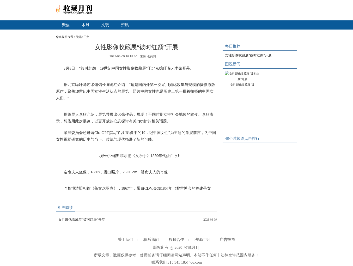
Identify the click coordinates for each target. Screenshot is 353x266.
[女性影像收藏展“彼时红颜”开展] (242, 76)
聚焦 (66, 25)
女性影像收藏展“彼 (242, 84)
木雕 (85, 25)
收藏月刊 (191, 247)
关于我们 (125, 239)
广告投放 (227, 239)
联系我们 (151, 239)
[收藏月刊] (74, 13)
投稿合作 (176, 239)
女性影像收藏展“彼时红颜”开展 (81, 219)
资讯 (125, 25)
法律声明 (202, 239)
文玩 (105, 25)
